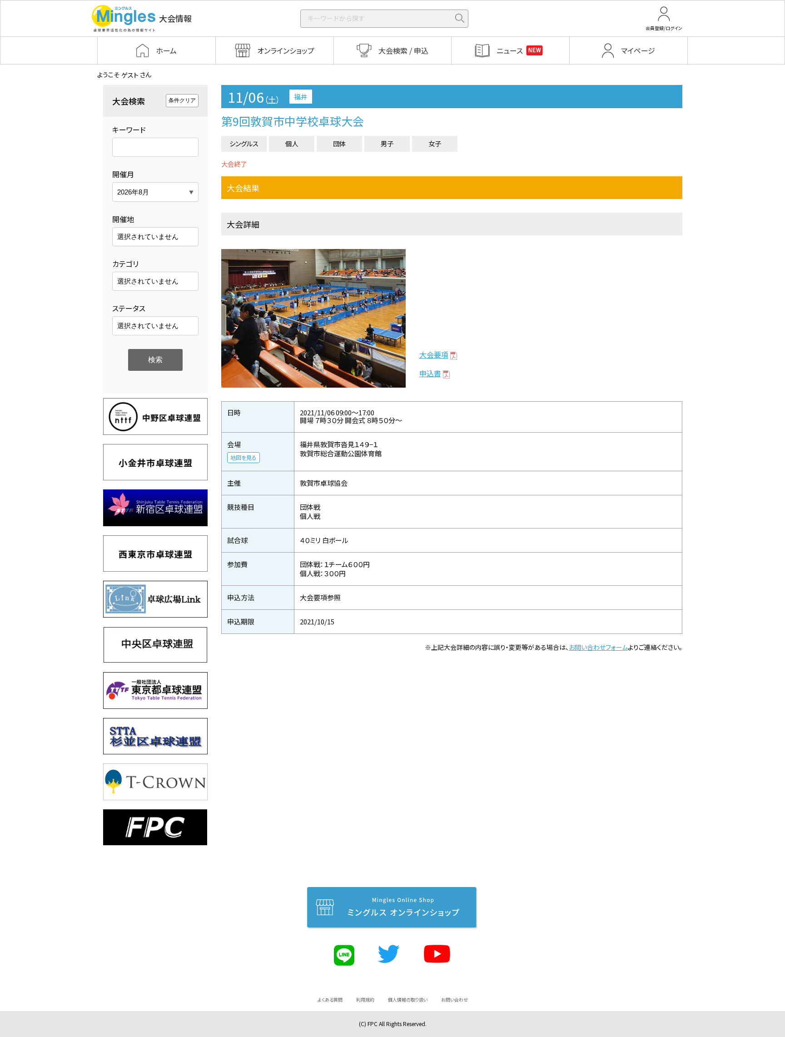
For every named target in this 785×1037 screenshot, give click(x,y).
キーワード (129, 129)
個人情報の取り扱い (407, 999)
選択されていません (148, 236)
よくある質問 (330, 999)
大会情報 (175, 18)
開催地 (123, 219)
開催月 (123, 174)
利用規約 (365, 999)
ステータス (128, 308)
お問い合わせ (454, 999)
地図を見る (243, 457)
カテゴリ (125, 263)
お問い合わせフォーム (598, 647)
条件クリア (182, 100)
